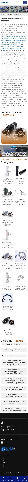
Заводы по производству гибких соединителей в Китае (14, 409)
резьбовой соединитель (11, 344)
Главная (3, 14)
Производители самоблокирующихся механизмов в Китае (14, 372)
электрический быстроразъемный (14, 395)
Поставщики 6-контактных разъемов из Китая (14, 389)
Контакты (24, 479)
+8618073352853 (9, 430)
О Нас (17, 479)
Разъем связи (7, 356)
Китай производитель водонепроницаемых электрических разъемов (14, 381)
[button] (24, 130)
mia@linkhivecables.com (11, 427)
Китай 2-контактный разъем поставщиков (14, 402)
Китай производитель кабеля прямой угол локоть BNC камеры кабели (13, 42)
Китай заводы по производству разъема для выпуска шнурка (14, 363)
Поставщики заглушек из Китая (14, 350)
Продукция (10, 479)
